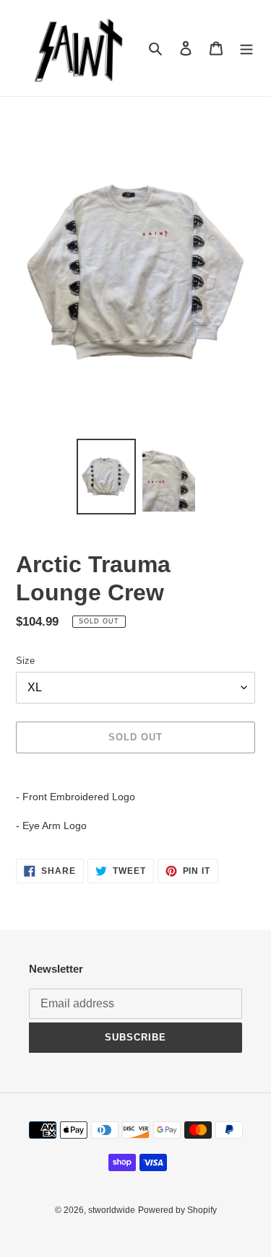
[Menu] (246, 47)
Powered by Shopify (177, 1210)
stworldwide (111, 1210)
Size (25, 660)
